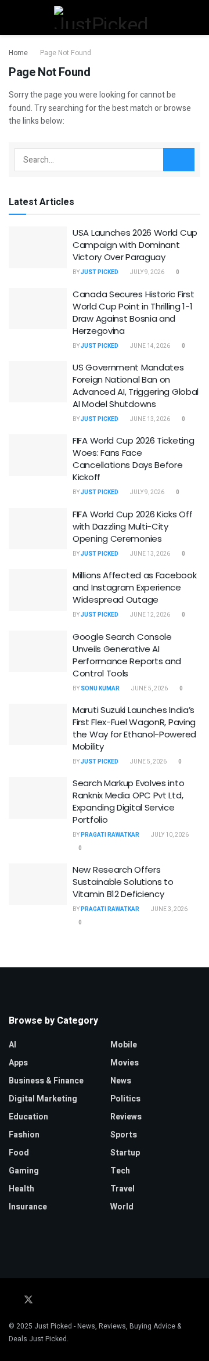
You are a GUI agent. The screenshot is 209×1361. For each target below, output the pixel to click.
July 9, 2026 (146, 272)
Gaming (24, 1171)
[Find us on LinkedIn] (44, 1300)
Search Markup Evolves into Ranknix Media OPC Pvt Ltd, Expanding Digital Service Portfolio (128, 801)
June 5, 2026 (149, 689)
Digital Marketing (43, 1099)
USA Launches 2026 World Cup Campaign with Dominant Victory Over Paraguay (135, 244)
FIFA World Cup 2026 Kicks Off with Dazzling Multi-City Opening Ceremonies (132, 526)
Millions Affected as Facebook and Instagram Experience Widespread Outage (134, 587)
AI (12, 1045)
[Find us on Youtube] (74, 1300)
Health (21, 1189)
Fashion (24, 1135)
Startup (125, 1153)
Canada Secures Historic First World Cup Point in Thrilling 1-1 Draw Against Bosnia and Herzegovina (133, 312)
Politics (125, 1099)
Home (18, 53)
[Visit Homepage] (104, 17)
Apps (18, 1063)
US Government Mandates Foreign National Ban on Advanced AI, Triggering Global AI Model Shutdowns (136, 385)
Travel (122, 1189)
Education (28, 1117)
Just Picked (99, 272)
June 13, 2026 (149, 419)
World (122, 1207)
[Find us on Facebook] (12, 1300)
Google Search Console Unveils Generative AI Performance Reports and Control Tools (127, 655)
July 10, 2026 (169, 835)
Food (19, 1153)
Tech (120, 1171)
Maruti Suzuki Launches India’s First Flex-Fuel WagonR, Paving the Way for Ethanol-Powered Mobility (134, 728)
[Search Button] (195, 17)
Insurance (28, 1207)
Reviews (126, 1117)
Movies (124, 1063)
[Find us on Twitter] (28, 1300)
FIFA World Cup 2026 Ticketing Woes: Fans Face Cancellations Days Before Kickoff (133, 458)
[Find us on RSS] (90, 1300)
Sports (123, 1135)
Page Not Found (65, 53)
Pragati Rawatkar (110, 835)
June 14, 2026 (149, 346)
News (120, 1081)
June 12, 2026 (149, 615)
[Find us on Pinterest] (59, 1300)
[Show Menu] (14, 17)
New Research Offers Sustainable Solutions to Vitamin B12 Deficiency (123, 881)
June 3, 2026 (169, 909)
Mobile (123, 1045)
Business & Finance (46, 1081)
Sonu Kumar (100, 689)
